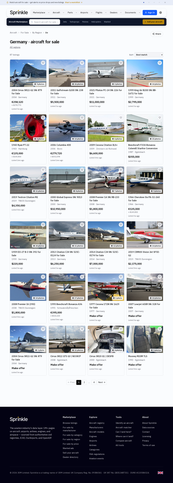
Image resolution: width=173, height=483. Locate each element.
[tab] (144, 2)
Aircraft (56, 12)
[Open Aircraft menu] (63, 12)
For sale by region (71, 439)
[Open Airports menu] (91, 12)
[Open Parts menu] (76, 12)
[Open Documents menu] (139, 12)
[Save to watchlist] (43, 63)
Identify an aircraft (124, 423)
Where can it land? (124, 436)
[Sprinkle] (19, 12)
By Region (37, 32)
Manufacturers (96, 427)
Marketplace (39, 12)
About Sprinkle (149, 423)
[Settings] (160, 12)
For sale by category (72, 435)
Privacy (145, 440)
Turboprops (74, 22)
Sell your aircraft (71, 452)
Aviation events (96, 458)
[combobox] (46, 22)
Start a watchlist (72, 2)
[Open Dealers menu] (121, 12)
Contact (146, 432)
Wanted (107, 22)
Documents (130, 12)
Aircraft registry (96, 423)
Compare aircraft (124, 440)
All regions (15, 47)
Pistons (85, 22)
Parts (70, 12)
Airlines (92, 445)
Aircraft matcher (124, 427)
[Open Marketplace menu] (48, 12)
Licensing (146, 436)
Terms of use (148, 445)
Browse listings (70, 423)
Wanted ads (68, 448)
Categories (94, 449)
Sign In (151, 12)
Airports (84, 12)
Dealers (113, 12)
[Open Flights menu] (105, 12)
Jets (65, 22)
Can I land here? (123, 432)
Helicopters (96, 22)
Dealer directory (70, 457)
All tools (120, 445)
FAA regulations (96, 454)
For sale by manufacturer (69, 429)
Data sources (148, 427)
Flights (99, 12)
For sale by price (71, 444)
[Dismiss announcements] (165, 2)
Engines (93, 436)
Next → (101, 382)
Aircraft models (96, 432)
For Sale (25, 32)
